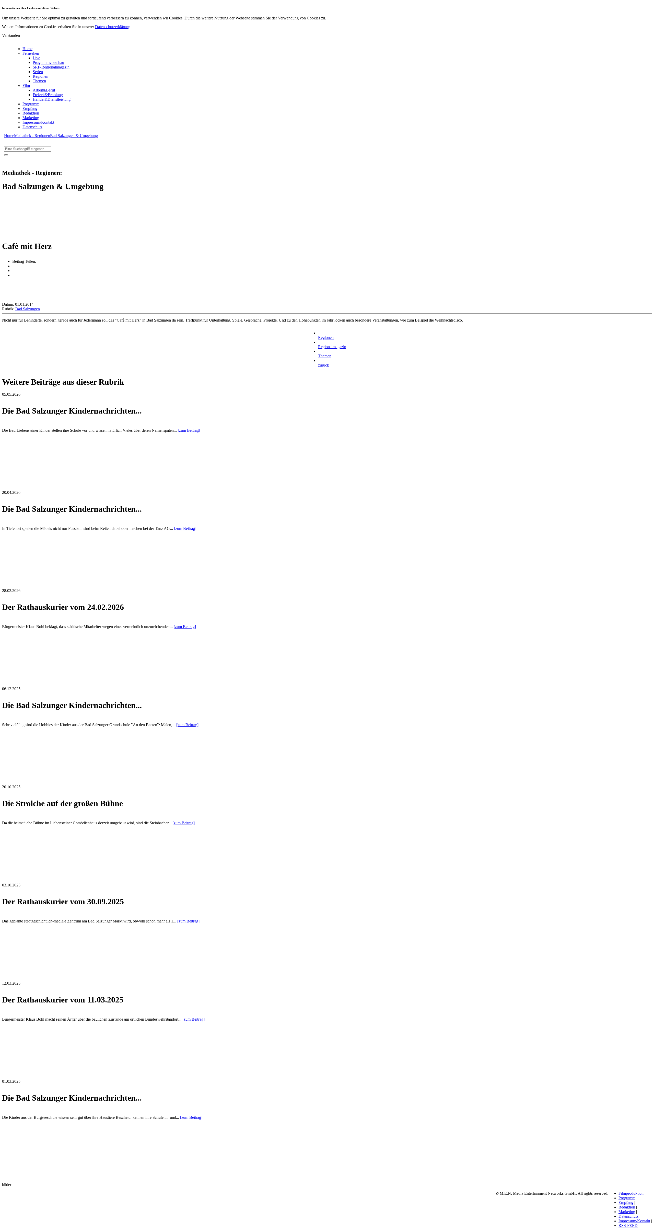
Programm (30, 104)
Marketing (30, 118)
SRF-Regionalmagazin (51, 67)
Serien (38, 72)
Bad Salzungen (27, 309)
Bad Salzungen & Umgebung (74, 135)
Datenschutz (32, 127)
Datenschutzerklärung (112, 27)
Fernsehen (30, 53)
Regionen (40, 76)
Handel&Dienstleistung (52, 99)
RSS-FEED (628, 1225)
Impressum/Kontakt (38, 122)
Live (36, 58)
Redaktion (30, 113)
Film (26, 85)
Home (27, 49)
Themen (39, 81)
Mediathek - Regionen (32, 135)
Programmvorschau (48, 62)
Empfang (29, 108)
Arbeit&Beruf (44, 90)
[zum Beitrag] (189, 430)
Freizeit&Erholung (48, 95)
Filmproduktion (631, 1193)
